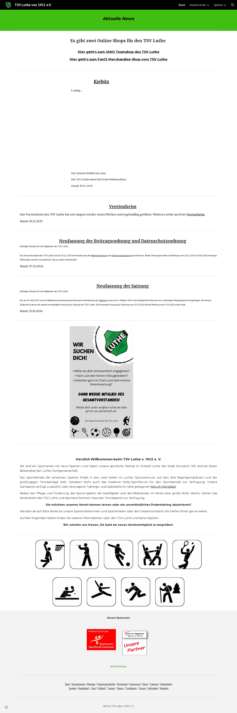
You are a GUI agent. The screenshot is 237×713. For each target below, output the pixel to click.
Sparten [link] (218, 5)
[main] (118, 19)
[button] (233, 5)
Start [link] (182, 5)
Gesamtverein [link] (198, 5)
